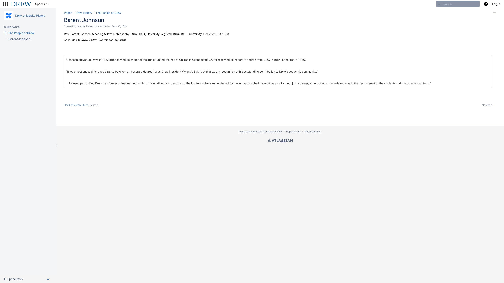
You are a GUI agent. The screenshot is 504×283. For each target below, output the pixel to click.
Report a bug (293, 131)
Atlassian (280, 140)
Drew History (84, 12)
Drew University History (30, 15)
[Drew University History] (8, 15)
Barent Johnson (84, 20)
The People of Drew (108, 12)
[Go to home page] (21, 4)
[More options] (494, 13)
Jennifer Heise (85, 26)
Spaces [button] (40, 4)
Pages (68, 12)
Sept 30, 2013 (119, 26)
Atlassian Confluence (264, 131)
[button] (5, 4)
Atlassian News (313, 131)
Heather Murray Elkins (76, 104)
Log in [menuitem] (496, 4)
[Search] (439, 4)
